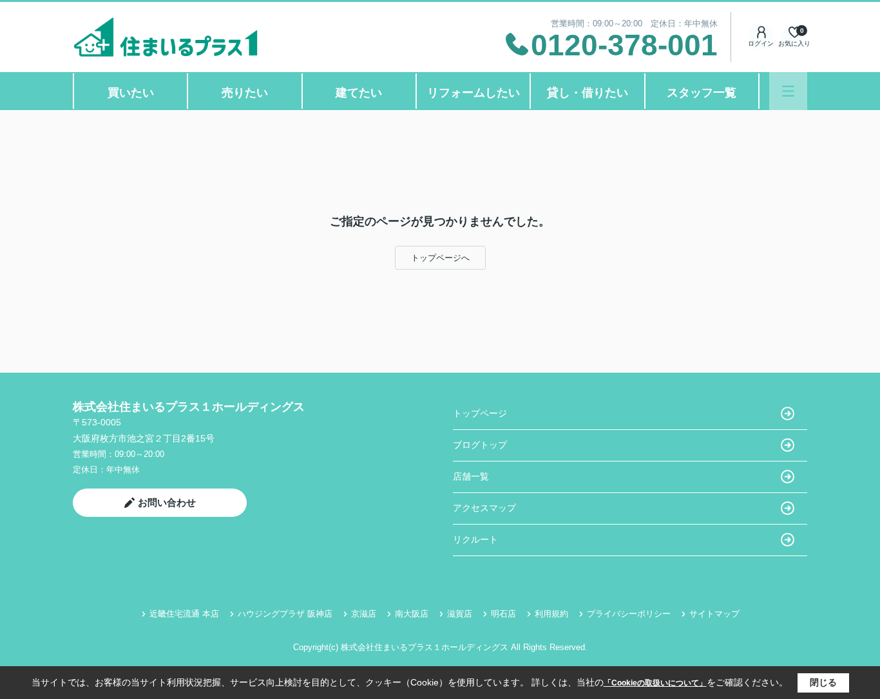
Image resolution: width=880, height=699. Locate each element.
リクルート (475, 539)
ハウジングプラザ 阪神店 (285, 614)
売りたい (245, 92)
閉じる (823, 682)
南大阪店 (411, 614)
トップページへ (440, 258)
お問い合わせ (167, 502)
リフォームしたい (473, 92)
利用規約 (551, 614)
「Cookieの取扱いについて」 (655, 682)
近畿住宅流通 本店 (184, 614)
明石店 (503, 614)
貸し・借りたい (587, 92)
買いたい (131, 92)
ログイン (761, 43)
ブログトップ (480, 445)
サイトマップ (714, 614)
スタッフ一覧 (701, 92)
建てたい (359, 92)
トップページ (480, 413)
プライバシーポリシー (629, 614)
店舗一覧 (471, 476)
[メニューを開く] (788, 91)
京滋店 (363, 614)
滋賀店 (459, 614)
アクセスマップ (484, 508)
